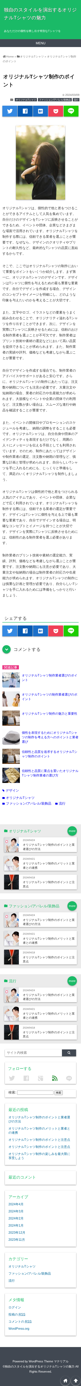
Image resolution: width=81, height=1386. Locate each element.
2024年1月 (16, 1225)
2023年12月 (16, 1232)
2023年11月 (16, 1239)
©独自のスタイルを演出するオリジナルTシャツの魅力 (39, 1366)
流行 (76, 99)
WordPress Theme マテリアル (49, 1361)
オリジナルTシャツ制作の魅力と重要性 (49, 713)
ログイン (14, 1307)
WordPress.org (18, 1328)
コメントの (20, 1321)
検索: (12, 1092)
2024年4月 (16, 1204)
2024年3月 (16, 1211)
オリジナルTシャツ (26, 99)
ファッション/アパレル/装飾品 (55, 99)
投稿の (16, 1314)
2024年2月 (16, 1218)
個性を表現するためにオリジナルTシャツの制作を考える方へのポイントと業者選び (50, 737)
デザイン (10, 790)
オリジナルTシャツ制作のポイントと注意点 (39, 1139)
